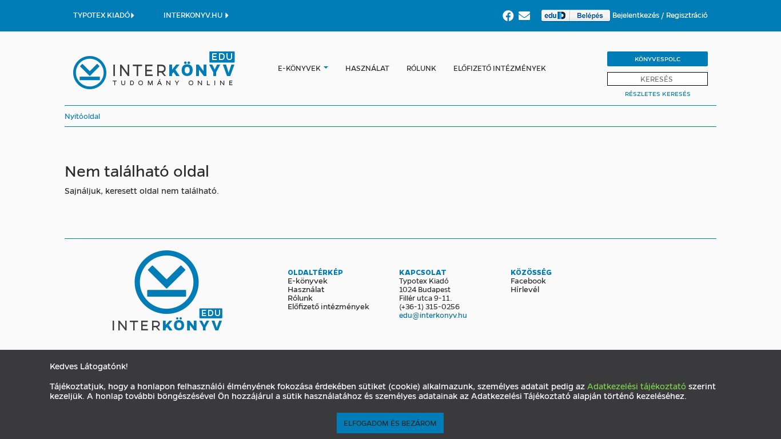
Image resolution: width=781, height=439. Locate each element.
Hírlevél (525, 289)
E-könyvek (299, 68)
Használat (367, 68)
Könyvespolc (657, 58)
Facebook (528, 280)
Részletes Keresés (658, 93)
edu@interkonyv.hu (433, 315)
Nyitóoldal (82, 116)
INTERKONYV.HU (194, 14)
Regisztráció (687, 14)
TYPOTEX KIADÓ (101, 14)
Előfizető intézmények (499, 68)
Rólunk (421, 68)
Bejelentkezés (636, 14)
